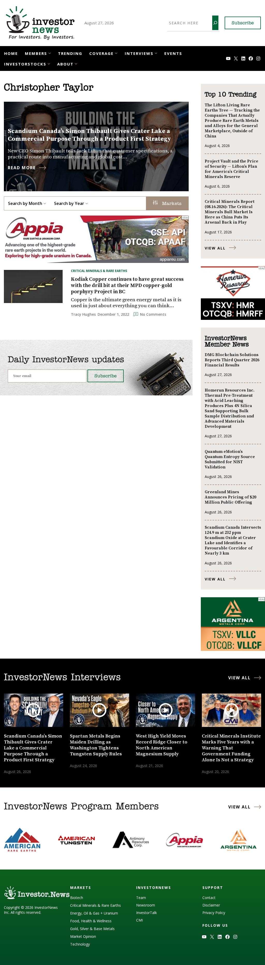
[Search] (215, 23)
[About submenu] (76, 63)
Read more (22, 168)
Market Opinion (83, 936)
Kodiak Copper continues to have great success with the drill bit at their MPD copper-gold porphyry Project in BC (127, 285)
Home (11, 53)
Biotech (76, 897)
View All (215, 248)
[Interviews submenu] (155, 52)
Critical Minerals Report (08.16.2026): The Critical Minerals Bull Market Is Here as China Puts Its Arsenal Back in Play (229, 212)
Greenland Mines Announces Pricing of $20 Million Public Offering (230, 497)
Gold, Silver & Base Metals (92, 928)
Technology (80, 944)
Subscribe (243, 23)
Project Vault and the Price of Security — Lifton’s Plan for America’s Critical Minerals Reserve (231, 169)
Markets (170, 204)
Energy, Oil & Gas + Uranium (94, 913)
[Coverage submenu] (116, 52)
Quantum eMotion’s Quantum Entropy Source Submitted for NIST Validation (230, 459)
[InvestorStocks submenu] (48, 63)
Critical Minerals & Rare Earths (99, 271)
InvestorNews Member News (227, 341)
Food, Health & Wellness (91, 920)
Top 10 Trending (230, 95)
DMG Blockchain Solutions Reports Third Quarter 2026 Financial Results (232, 360)
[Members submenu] (49, 52)
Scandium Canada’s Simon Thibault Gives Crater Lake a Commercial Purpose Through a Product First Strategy (89, 135)
